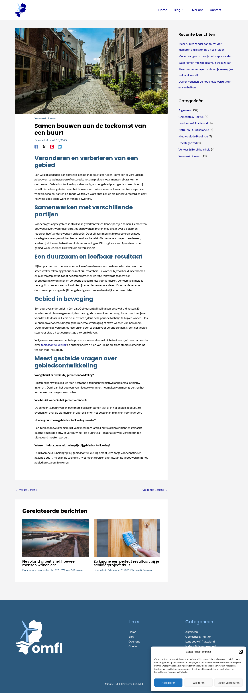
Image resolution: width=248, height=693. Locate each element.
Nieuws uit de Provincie (193, 136)
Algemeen (184, 110)
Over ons (134, 641)
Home (132, 631)
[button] (241, 651)
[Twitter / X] (44, 147)
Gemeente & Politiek (191, 116)
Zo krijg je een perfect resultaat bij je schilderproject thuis (126, 563)
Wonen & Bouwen (45, 118)
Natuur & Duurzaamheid (193, 129)
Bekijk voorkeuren (228, 682)
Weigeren (198, 682)
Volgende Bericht (154, 489)
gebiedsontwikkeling (53, 344)
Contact (134, 646)
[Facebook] (36, 147)
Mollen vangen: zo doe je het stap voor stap (205, 56)
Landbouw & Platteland (193, 123)
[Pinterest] (52, 147)
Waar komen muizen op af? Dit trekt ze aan (204, 62)
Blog (131, 636)
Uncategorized (187, 143)
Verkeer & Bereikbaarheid (194, 149)
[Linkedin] (60, 147)
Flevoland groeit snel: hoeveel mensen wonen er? (49, 563)
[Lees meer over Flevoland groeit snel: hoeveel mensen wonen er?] (55, 537)
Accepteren (168, 682)
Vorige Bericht (26, 489)
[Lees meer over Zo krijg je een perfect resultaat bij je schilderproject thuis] (127, 537)
